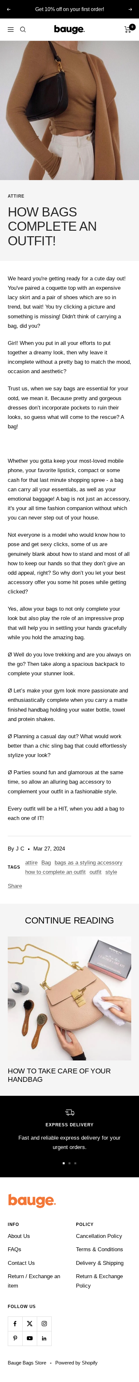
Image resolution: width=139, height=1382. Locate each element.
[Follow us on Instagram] (44, 1323)
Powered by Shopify (76, 1362)
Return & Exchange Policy (99, 1281)
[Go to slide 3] (75, 1163)
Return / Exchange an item (34, 1281)
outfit (96, 872)
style (111, 872)
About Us (19, 1236)
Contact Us (21, 1263)
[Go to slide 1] (64, 1163)
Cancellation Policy (99, 1236)
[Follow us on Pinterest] (15, 1338)
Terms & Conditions (99, 1249)
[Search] (23, 29)
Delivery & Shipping (99, 1263)
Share (15, 886)
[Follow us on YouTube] (29, 1338)
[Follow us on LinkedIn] (44, 1338)
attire (16, 196)
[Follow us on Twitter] (29, 1323)
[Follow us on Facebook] (15, 1323)
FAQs (14, 1249)
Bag (46, 863)
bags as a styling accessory (89, 863)
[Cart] (127, 29)
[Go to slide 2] (69, 1163)
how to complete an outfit (55, 872)
